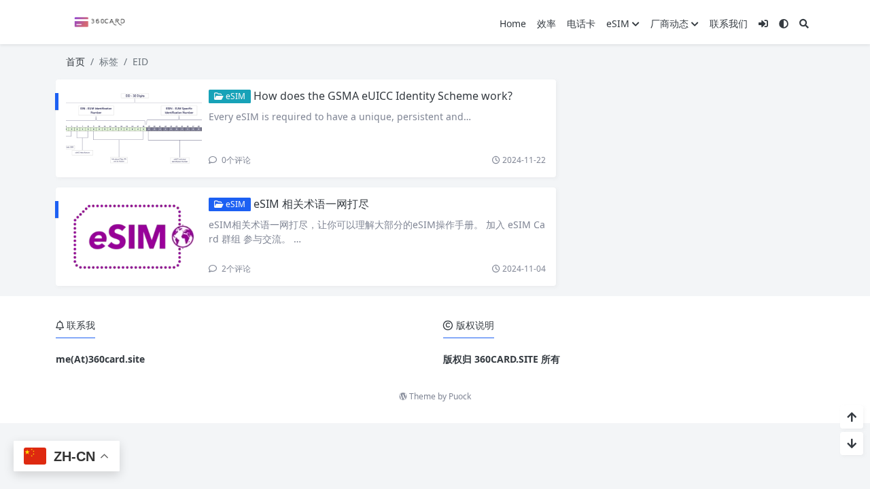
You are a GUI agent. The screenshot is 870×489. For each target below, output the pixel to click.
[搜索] (804, 23)
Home (513, 23)
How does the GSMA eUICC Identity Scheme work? (383, 95)
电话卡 (581, 23)
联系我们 (729, 23)
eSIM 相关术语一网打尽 (311, 203)
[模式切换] (783, 23)
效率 (546, 23)
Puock (460, 396)
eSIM (617, 23)
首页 (75, 61)
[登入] (763, 23)
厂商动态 (669, 23)
